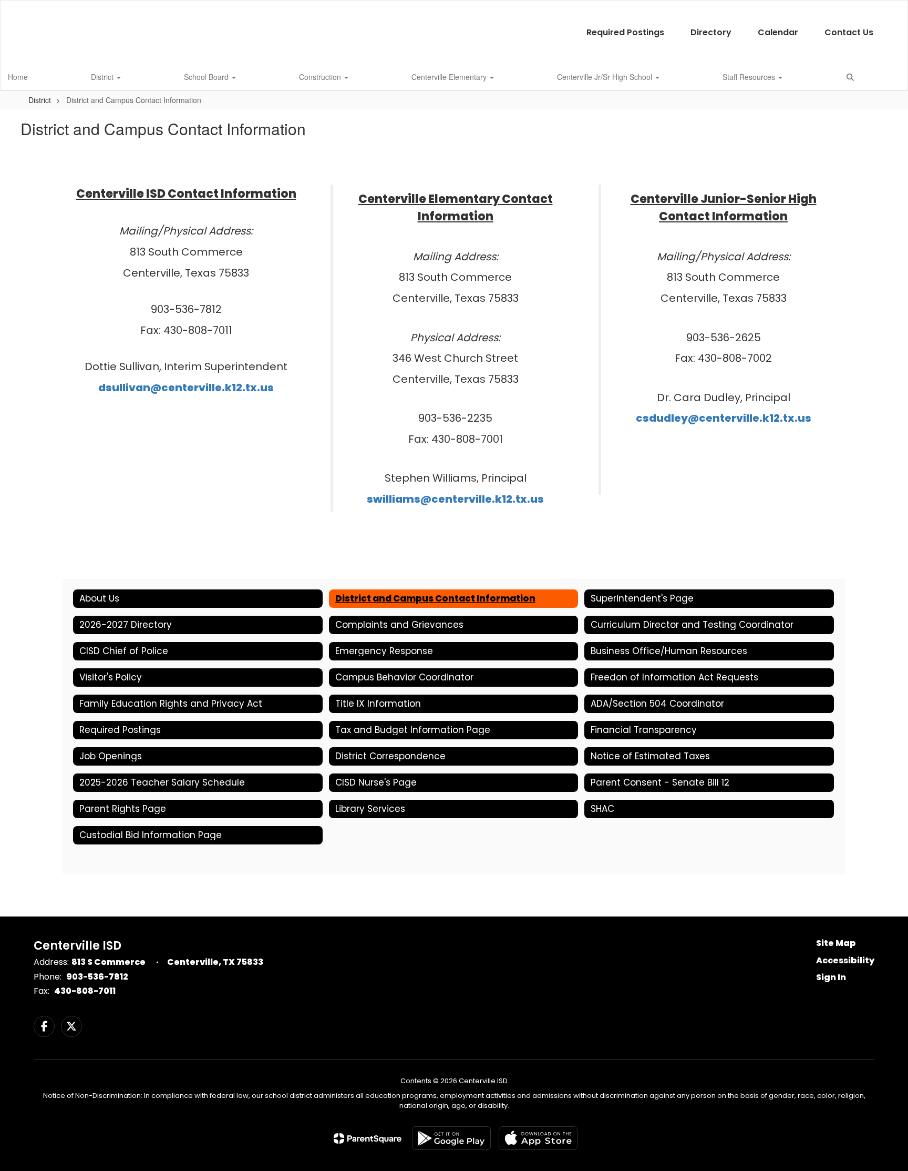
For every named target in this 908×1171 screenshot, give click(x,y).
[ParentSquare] (367, 1138)
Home (18, 77)
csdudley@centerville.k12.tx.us (723, 418)
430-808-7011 (85, 991)
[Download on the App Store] (538, 1138)
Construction (321, 77)
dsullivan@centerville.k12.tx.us (186, 387)
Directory (710, 32)
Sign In (831, 977)
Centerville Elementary (450, 77)
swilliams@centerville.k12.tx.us (455, 499)
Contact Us (848, 32)
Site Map (836, 943)
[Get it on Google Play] (451, 1138)
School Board (207, 77)
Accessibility (845, 960)
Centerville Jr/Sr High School (605, 77)
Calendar (778, 32)
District (103, 77)
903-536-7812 (97, 977)
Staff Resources (750, 77)
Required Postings (625, 32)
